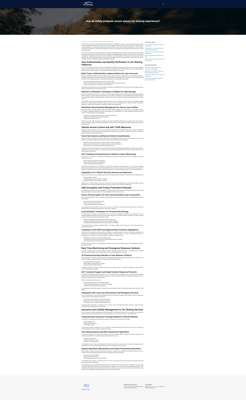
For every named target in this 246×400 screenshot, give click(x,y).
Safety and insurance (86, 41)
